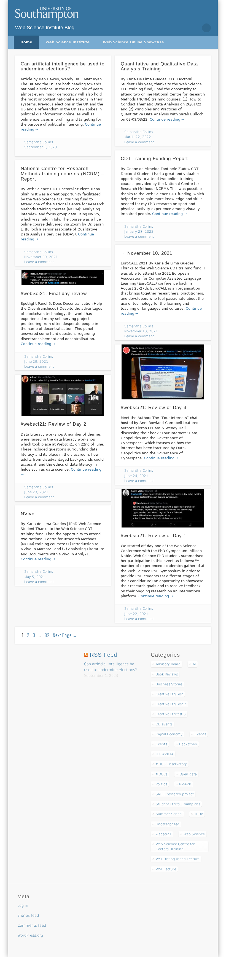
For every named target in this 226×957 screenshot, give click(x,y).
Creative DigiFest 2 (171, 704)
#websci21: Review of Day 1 (153, 535)
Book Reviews (167, 674)
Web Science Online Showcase (133, 42)
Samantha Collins (38, 142)
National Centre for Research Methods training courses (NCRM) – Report (62, 173)
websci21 (163, 834)
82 (47, 635)
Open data (188, 774)
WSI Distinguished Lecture (178, 859)
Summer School (169, 814)
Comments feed (31, 925)
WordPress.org (30, 935)
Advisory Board (168, 664)
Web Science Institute (67, 42)
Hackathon (188, 744)
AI (194, 664)
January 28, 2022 (139, 232)
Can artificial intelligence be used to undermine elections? (62, 66)
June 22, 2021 (136, 614)
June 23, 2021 (36, 492)
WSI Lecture (166, 869)
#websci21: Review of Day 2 (53, 424)
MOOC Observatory (171, 764)
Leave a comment (139, 142)
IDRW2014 (165, 754)
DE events (164, 724)
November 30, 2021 (41, 257)
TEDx (198, 814)
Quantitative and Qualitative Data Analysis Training (159, 66)
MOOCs (161, 774)
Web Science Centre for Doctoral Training (175, 846)
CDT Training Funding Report (154, 158)
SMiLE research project (175, 794)
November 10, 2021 (141, 331)
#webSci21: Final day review (54, 293)
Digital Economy (169, 734)
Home (26, 42)
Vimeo (194, 27)
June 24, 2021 (136, 476)
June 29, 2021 (36, 362)
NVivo (27, 513)
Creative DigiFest (169, 694)
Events (200, 734)
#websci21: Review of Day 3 (153, 407)
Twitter (183, 27)
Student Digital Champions (178, 804)
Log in (22, 905)
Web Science (194, 834)
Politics (161, 784)
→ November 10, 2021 (146, 253)
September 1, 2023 (40, 147)
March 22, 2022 (137, 137)
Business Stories (169, 684)
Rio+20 (185, 784)
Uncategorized (167, 824)
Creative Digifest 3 (171, 714)
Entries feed (28, 915)
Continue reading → (167, 119)
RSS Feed (103, 655)
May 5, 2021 (34, 577)
